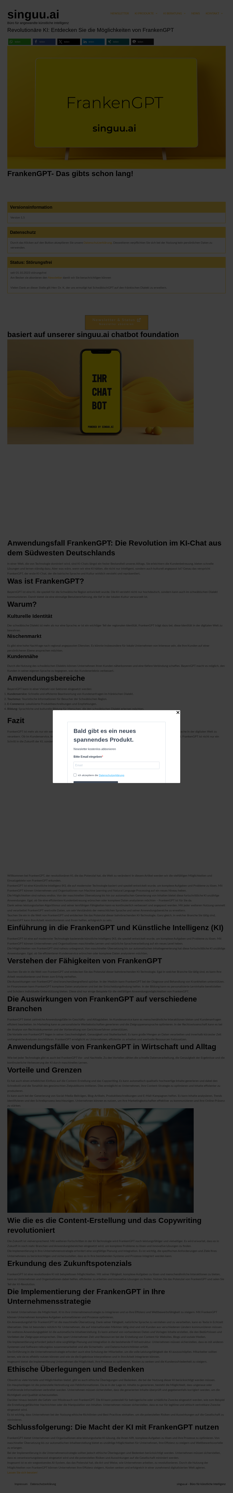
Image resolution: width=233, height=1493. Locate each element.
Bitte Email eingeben (88, 756)
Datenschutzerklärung (111, 775)
